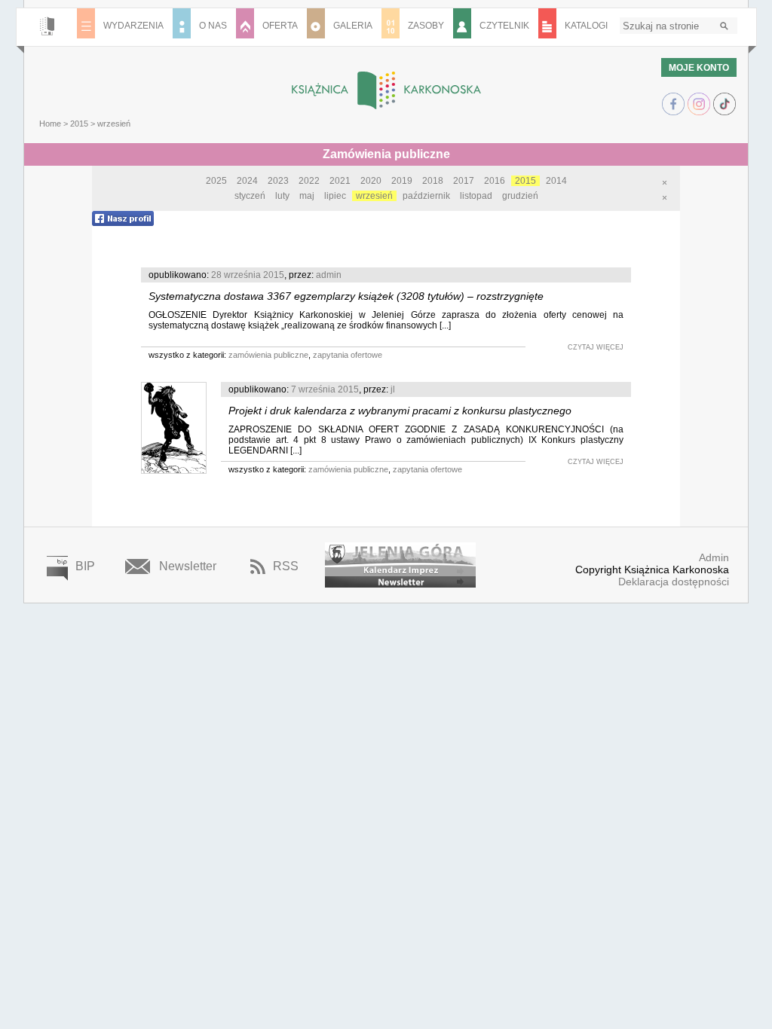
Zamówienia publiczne (268, 354)
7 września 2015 (325, 389)
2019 (401, 181)
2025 (216, 181)
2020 (370, 181)
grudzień (520, 196)
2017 (463, 181)
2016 (494, 181)
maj (306, 196)
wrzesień (374, 196)
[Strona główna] (47, 27)
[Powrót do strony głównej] (386, 90)
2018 (432, 181)
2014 (556, 181)
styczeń (249, 196)
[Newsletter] (400, 582)
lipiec (335, 196)
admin (329, 275)
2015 (79, 123)
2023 (278, 181)
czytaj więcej (595, 347)
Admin (714, 557)
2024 (247, 181)
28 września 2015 (247, 275)
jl (393, 389)
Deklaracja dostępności (673, 582)
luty (282, 196)
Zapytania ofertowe (347, 354)
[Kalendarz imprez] (400, 559)
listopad (476, 196)
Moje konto (699, 68)
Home (50, 123)
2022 (309, 181)
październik (426, 196)
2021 (340, 181)
